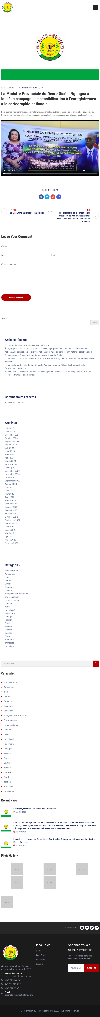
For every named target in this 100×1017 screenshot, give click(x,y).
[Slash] (50, 211)
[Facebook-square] (82, 928)
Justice (8, 603)
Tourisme (9, 639)
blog (7, 577)
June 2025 (10, 431)
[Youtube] (97, 928)
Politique (9, 616)
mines (7, 607)
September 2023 (12, 481)
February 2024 (11, 464)
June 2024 (10, 451)
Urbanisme (10, 646)
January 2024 (11, 467)
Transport (9, 643)
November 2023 (12, 474)
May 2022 (9, 533)
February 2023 (11, 503)
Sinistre (8, 629)
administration (11, 570)
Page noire (10, 613)
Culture (8, 580)
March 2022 (10, 540)
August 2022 (11, 523)
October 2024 (11, 438)
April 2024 (9, 458)
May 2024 (9, 454)
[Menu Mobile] (95, 7)
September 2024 (12, 441)
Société (24, 88)
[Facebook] (41, 196)
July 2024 (9, 448)
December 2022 (12, 510)
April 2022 (9, 536)
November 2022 (12, 513)
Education (9, 590)
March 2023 (10, 500)
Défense (9, 584)
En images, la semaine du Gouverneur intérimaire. (27, 345)
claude (34, 88)
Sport (7, 636)
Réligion (8, 620)
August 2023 (11, 484)
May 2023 (9, 494)
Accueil (39, 951)
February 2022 (11, 543)
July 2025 (9, 428)
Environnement (12, 597)
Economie (9, 587)
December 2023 (12, 471)
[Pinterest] (52, 196)
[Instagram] (92, 928)
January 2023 (11, 507)
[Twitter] (47, 196)
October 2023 (11, 477)
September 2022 (12, 520)
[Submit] (96, 664)
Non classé (10, 610)
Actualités (40, 959)
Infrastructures (12, 600)
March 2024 (10, 461)
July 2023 (9, 487)
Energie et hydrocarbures (16, 593)
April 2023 (9, 497)
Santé (7, 623)
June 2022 (10, 530)
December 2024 (12, 435)
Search (4, 318)
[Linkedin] (58, 196)
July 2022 (9, 526)
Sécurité (8, 626)
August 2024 (11, 444)
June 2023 (10, 490)
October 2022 (11, 517)
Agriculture (10, 574)
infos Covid (40, 955)
